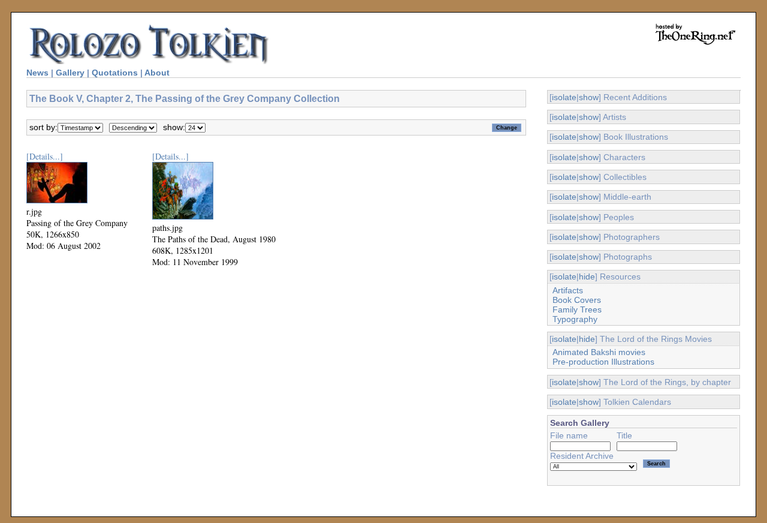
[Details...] (44, 156)
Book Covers (576, 300)
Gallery (70, 72)
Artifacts (567, 290)
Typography (574, 319)
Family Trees (577, 309)
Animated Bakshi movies (598, 352)
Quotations (115, 72)
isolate (564, 97)
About (157, 72)
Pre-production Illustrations (603, 361)
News (37, 72)
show (589, 97)
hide (587, 276)
